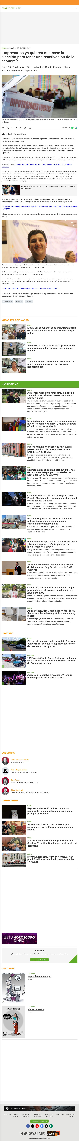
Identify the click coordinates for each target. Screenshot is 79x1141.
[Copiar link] (25, 127)
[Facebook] (3, 127)
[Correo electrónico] (20, 127)
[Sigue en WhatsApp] (72, 127)
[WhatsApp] (12, 127)
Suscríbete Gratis (39, 960)
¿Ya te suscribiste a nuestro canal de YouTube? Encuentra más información (31, 288)
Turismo (29, 301)
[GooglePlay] (51, 1126)
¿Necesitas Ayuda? (39, 1121)
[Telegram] (16, 127)
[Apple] (46, 1126)
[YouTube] (37, 1126)
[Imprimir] (30, 127)
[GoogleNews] (42, 1126)
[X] (7, 127)
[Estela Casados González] (5, 761)
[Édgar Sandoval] (5, 791)
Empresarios (7, 301)
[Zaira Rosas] (5, 781)
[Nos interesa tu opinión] (39, 1108)
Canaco (19, 301)
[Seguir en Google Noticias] (75, 127)
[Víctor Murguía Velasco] (5, 771)
